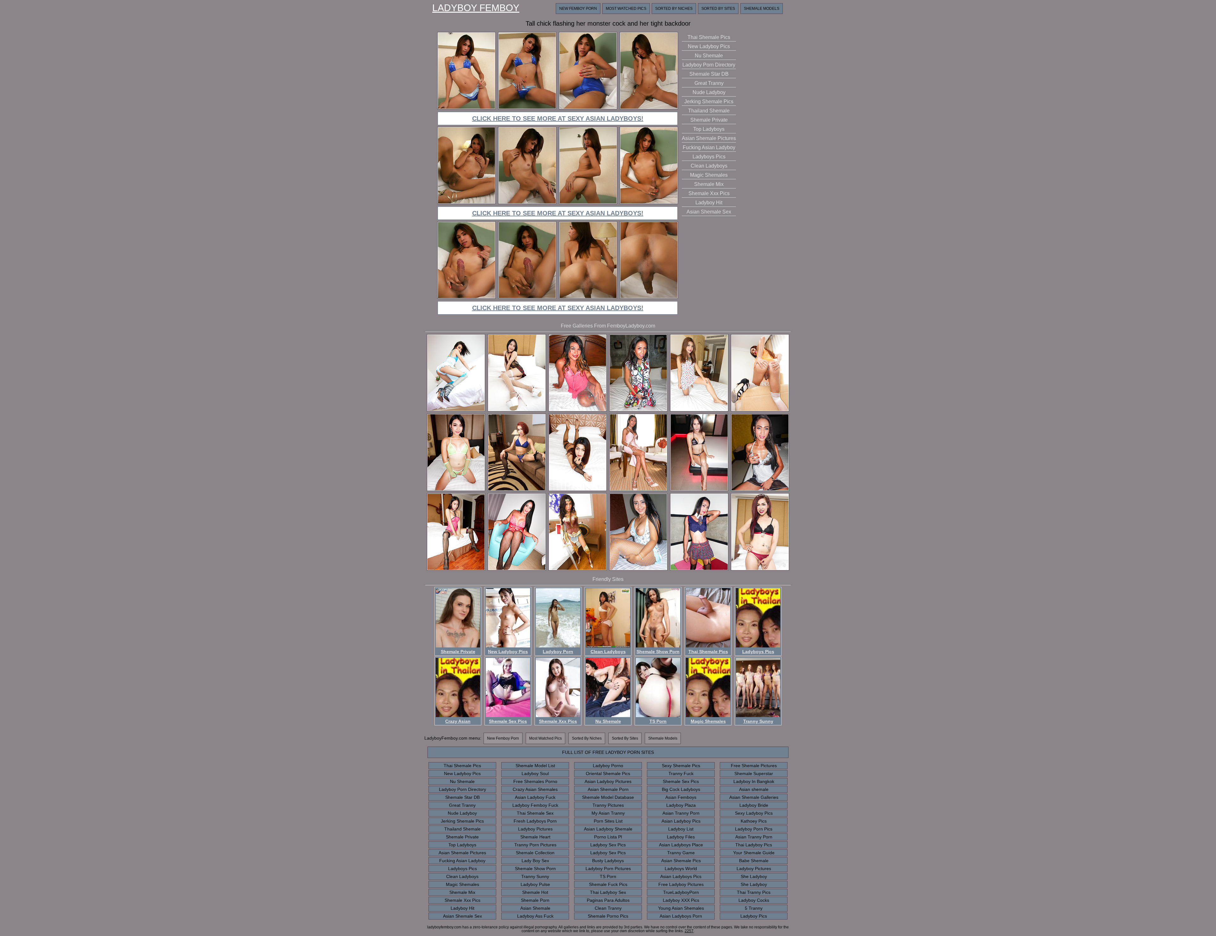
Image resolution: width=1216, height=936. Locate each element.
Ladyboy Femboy (475, 8)
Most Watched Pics (626, 8)
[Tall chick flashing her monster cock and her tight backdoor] (466, 108)
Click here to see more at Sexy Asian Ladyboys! (557, 118)
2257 (689, 931)
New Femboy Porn (578, 8)
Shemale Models (761, 8)
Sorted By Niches (674, 8)
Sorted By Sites (718, 8)
